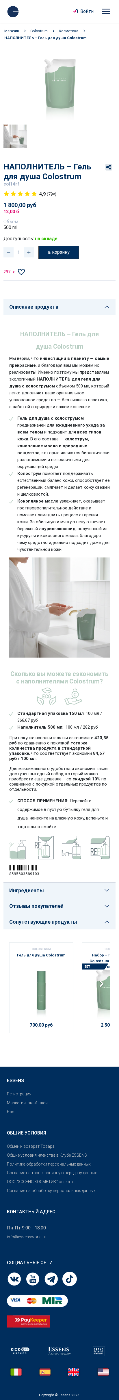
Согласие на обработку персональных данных (51, 1190)
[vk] (15, 1278)
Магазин (11, 31)
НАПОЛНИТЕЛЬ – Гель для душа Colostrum (45, 38)
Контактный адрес (31, 1211)
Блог (11, 1111)
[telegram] (52, 1278)
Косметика (68, 31)
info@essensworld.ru (26, 1237)
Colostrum (39, 31)
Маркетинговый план (27, 1103)
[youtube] (33, 1278)
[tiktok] (69, 1278)
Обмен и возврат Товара (31, 1146)
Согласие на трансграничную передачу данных (52, 1172)
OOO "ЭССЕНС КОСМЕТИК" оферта (40, 1181)
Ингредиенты (26, 890)
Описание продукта (33, 307)
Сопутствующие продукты (43, 922)
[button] (103, 985)
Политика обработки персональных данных (49, 1164)
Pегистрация (19, 1094)
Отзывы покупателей (36, 906)
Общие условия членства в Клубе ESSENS (47, 1155)
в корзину (59, 252)
